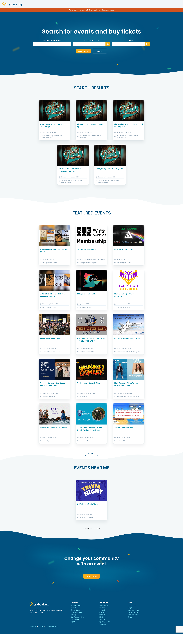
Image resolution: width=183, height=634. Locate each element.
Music (101, 617)
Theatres (102, 624)
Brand (130, 617)
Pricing (73, 615)
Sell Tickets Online (77, 617)
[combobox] (91, 44)
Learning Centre (133, 610)
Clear (99, 51)
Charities (102, 608)
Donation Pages (76, 612)
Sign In (73, 622)
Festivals (102, 615)
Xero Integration (133, 615)
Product (73, 608)
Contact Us (132, 605)
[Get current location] (107, 44)
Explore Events (76, 605)
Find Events (83, 51)
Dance (101, 612)
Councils (102, 610)
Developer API (133, 612)
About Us (33, 626)
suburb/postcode (91, 41)
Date (131, 41)
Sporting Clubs (104, 622)
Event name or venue (52, 41)
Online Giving (75, 610)
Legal (41, 626)
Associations (103, 605)
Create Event (91, 576)
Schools (102, 619)
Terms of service (52, 626)
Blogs (130, 608)
